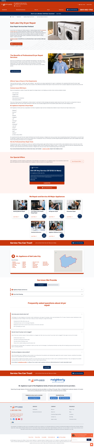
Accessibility (44, 437)
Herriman (14, 267)
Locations (71, 414)
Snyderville (35, 265)
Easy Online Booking (17, 43)
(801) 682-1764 (16, 410)
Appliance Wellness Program (56, 232)
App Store (55, 398)
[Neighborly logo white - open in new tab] (3, 0)
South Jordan (35, 266)
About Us (53, 411)
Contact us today (13, 38)
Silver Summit (35, 264)
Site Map (71, 416)
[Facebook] (14, 419)
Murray (24, 265)
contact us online (46, 148)
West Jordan (45, 263)
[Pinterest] (16, 419)
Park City (24, 266)
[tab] (4, 10)
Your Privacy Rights (62, 437)
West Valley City (46, 264)
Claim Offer (47, 183)
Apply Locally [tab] (82, 4)
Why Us (52, 409)
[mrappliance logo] (19, 407)
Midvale (24, 263)
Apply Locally (54, 419)
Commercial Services (36, 232)
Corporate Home (72, 419)
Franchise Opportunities (56, 414)
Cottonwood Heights (16, 263)
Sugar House (35, 267)
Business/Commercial (54, 284)
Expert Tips (71, 409)
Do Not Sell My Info (51, 437)
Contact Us (53, 416)
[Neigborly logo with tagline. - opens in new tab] (58, 380)
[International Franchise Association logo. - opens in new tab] (12, 422)
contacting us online (22, 362)
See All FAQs (47, 367)
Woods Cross (45, 265)
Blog (70, 411)
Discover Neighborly (33, 398)
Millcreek (24, 264)
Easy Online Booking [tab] (73, 9)
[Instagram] (21, 419)
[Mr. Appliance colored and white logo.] (6, 4)
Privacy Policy (37, 437)
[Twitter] (11, 419)
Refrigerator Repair (53, 211)
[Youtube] (19, 419)
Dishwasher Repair (71, 211)
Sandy (34, 263)
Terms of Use (30, 437)
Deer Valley (14, 265)
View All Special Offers (76, 161)
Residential (41, 284)
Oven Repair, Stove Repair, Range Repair (37, 212)
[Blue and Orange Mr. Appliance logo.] (37, 380)
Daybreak (14, 264)
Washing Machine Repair (19, 211)
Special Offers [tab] (89, 4)
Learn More (15, 216)
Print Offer (33, 179)
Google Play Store (65, 398)
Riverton (24, 267)
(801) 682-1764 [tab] (86, 10)
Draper (13, 266)
